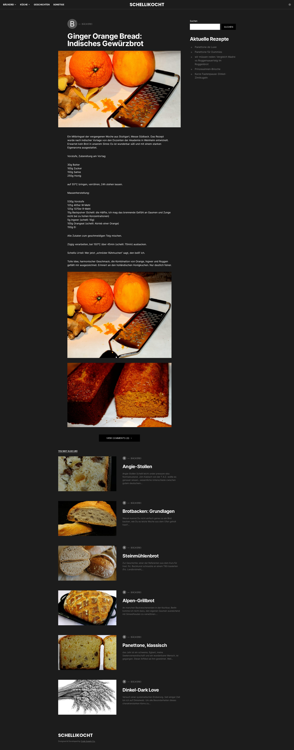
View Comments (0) (117, 438)
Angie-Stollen (137, 466)
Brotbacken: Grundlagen (149, 511)
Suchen (193, 21)
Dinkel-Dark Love (141, 690)
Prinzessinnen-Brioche (207, 69)
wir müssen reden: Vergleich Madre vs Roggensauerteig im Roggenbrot (215, 60)
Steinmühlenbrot (141, 556)
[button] (289, 4)
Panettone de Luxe (206, 47)
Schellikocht (147, 4)
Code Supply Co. (88, 741)
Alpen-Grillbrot (138, 600)
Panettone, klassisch (145, 645)
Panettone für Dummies (208, 51)
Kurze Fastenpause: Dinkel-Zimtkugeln (210, 75)
